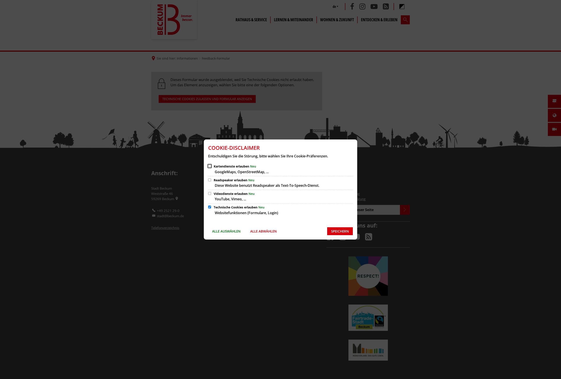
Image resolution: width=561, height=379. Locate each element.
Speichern (340, 231)
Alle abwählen (263, 231)
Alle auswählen (226, 231)
